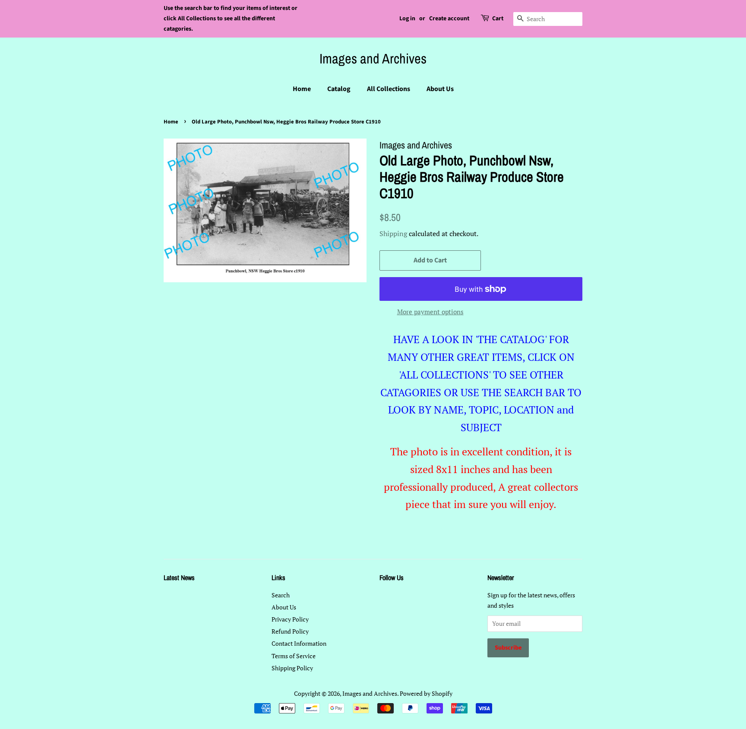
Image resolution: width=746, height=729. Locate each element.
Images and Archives (373, 58)
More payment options (430, 311)
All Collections (388, 89)
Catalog (339, 89)
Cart (497, 18)
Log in (407, 18)
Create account (449, 18)
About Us (440, 89)
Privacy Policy (290, 619)
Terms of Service (294, 656)
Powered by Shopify (426, 693)
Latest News (179, 577)
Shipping (393, 233)
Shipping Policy (292, 668)
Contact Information (299, 643)
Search (281, 595)
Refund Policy (290, 631)
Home (302, 89)
